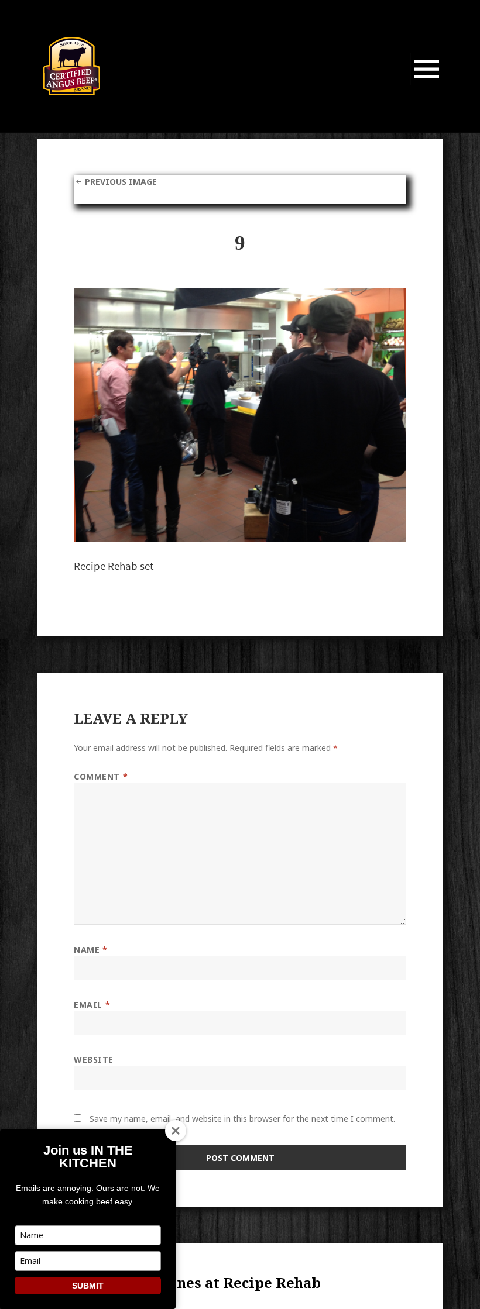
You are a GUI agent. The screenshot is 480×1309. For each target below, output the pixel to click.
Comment (101, 776)
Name (90, 949)
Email (92, 1004)
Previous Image (121, 181)
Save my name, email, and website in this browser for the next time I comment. (242, 1118)
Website (94, 1059)
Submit (88, 1285)
